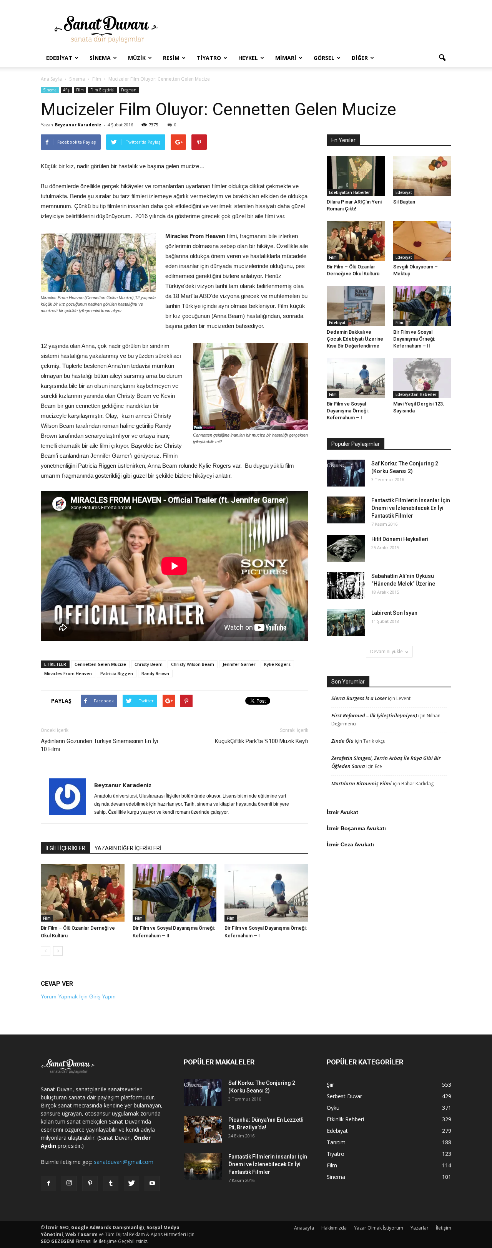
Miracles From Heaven (68, 673)
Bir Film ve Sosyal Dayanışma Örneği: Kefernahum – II (414, 339)
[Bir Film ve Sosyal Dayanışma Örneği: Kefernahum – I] (266, 893)
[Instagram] (69, 1183)
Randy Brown (155, 673)
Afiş (66, 90)
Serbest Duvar (344, 1096)
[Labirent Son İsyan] (346, 622)
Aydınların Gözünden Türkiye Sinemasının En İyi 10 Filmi (99, 745)
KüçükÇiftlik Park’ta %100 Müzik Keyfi (261, 741)
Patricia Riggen (116, 673)
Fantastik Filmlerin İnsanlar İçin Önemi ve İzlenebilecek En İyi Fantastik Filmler (410, 508)
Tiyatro (209, 57)
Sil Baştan (404, 202)
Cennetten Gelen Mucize (100, 664)
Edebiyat (59, 57)
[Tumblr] (110, 1183)
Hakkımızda (334, 1228)
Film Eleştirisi (102, 90)
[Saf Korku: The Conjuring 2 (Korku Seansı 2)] (346, 473)
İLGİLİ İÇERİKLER (65, 848)
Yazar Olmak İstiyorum (378, 1228)
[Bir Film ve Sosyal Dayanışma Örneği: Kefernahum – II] (174, 893)
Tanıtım (336, 1142)
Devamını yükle (386, 651)
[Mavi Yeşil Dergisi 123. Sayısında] (422, 378)
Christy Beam (149, 664)
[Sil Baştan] (422, 176)
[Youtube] (152, 1183)
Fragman (128, 90)
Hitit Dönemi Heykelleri (400, 539)
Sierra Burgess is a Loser (359, 698)
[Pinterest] (90, 1183)
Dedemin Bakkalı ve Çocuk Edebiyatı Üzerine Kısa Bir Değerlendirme (355, 339)
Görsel (324, 57)
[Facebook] (48, 1183)
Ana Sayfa (51, 79)
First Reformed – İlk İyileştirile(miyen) (374, 715)
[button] (442, 58)
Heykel (248, 57)
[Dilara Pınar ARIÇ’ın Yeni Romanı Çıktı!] (356, 176)
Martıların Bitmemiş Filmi (361, 783)
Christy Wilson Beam (192, 664)
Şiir (330, 1084)
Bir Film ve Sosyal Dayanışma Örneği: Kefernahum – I (348, 410)
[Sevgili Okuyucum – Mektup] (422, 241)
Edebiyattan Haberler (349, 192)
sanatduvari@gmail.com (123, 1161)
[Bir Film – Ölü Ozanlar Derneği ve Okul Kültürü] (83, 893)
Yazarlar (420, 1228)
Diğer (360, 57)
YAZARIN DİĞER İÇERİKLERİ (128, 848)
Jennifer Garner (239, 664)
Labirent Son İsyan (394, 613)
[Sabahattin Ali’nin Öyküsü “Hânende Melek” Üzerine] (346, 585)
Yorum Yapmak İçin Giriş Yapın (78, 996)
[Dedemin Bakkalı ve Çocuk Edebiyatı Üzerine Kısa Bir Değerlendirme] (356, 306)
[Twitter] (131, 1183)
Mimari (285, 57)
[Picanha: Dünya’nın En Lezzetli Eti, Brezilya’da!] (203, 1129)
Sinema (100, 57)
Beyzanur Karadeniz (78, 124)
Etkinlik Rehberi (345, 1119)
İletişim (443, 1228)
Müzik (137, 57)
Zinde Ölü (342, 740)
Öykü (333, 1107)
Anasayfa (304, 1228)
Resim (171, 57)
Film (80, 90)
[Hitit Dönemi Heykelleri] (346, 548)
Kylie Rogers (277, 664)
